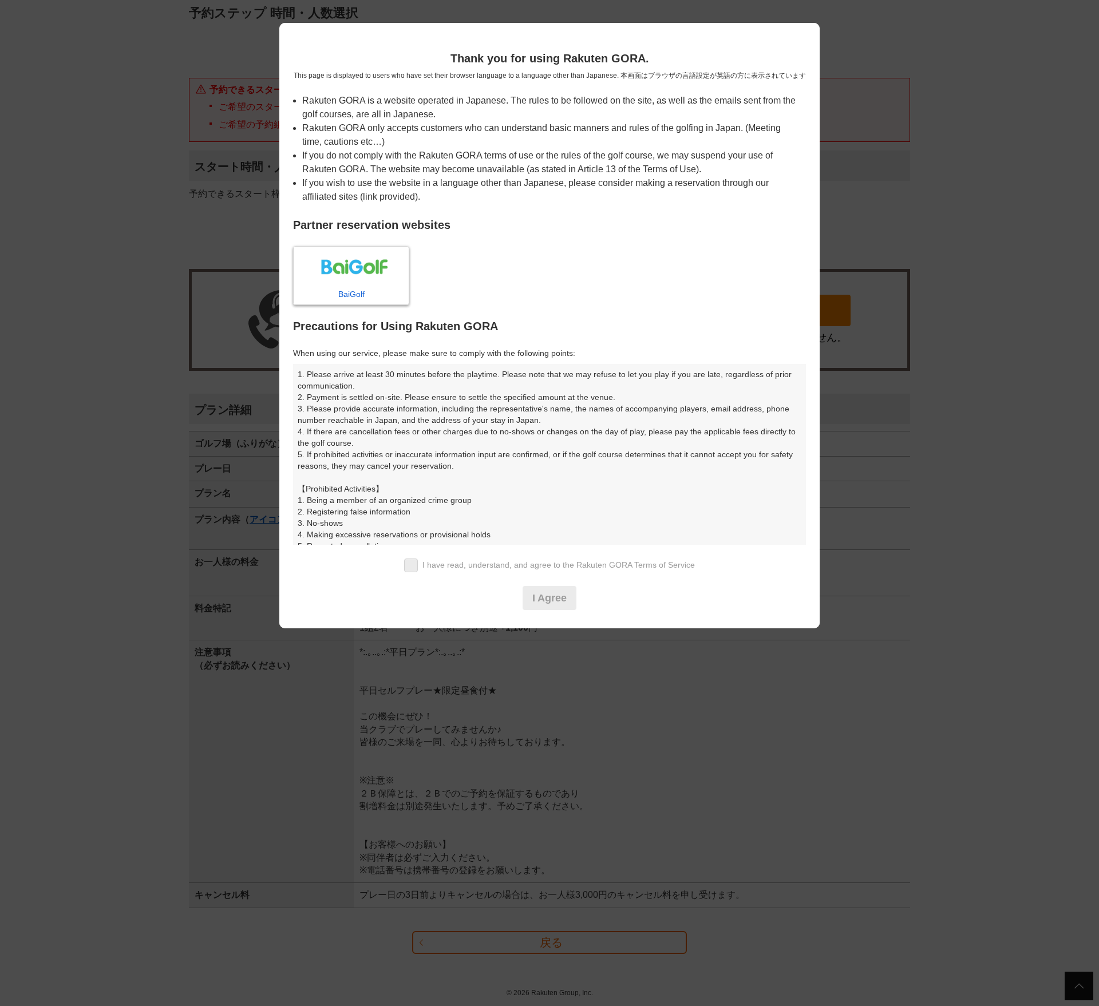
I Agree (549, 598)
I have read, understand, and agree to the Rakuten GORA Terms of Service (558, 564)
